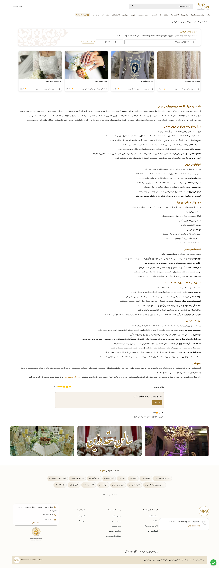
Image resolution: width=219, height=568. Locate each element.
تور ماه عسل (103, 485)
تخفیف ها (175, 15)
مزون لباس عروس (186, 22)
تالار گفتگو (116, 15)
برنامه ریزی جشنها (197, 15)
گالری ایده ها (156, 15)
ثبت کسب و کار (153, 531)
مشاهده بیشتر (111, 494)
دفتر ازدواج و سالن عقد (162, 478)
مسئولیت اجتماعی (115, 531)
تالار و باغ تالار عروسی (77, 478)
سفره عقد (133, 478)
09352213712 (194, 526)
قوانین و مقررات (115, 521)
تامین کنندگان (198, 22)
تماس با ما (105, 15)
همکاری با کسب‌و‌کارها (113, 536)
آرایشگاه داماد (59, 485)
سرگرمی (125, 15)
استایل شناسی (143, 15)
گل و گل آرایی (73, 485)
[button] (84, 42)
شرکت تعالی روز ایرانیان (177, 559)
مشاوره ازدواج (145, 478)
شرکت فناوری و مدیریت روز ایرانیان (155, 559)
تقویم (133, 15)
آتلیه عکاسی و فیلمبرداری (57, 478)
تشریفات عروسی (134, 485)
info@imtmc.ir (47, 519)
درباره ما (96, 15)
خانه (208, 15)
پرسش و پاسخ (116, 516)
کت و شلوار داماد (88, 485)
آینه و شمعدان (109, 478)
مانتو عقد (122, 478)
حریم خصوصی (116, 526)
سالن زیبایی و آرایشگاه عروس (154, 485)
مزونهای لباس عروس (72, 377)
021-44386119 (48, 514)
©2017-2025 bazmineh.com (32, 560)
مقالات (166, 15)
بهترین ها (185, 15)
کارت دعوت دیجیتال (151, 526)
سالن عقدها (153, 516)
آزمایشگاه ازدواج (94, 478)
